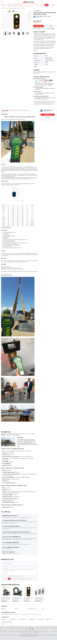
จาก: (6, 563)
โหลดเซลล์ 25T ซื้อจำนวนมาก (7, 621)
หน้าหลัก (2, 8)
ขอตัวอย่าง (53, 28)
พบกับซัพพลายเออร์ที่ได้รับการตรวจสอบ (46, 627)
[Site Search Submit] (47, 5)
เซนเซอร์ (18, 8)
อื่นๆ (43, 608)
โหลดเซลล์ (23, 8)
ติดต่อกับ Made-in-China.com (29, 627)
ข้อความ (6, 627)
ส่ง (9, 578)
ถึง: (6, 566)
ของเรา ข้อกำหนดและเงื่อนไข (32, 636)
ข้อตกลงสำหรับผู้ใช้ (11, 627)
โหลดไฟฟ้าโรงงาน (13, 619)
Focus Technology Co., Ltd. (29, 634)
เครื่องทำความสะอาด (32, 608)
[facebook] (30, 628)
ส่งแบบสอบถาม (39, 26)
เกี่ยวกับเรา (1, 627)
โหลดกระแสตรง (49, 619)
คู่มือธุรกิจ (26, 628)
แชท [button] (51, 26)
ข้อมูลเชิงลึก (55, 627)
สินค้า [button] (10, 4)
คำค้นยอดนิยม (37, 627)
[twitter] (32, 628)
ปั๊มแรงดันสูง (3, 608)
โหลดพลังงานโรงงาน (22, 619)
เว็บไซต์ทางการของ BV (25, 433)
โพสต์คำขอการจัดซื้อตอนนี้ (26, 578)
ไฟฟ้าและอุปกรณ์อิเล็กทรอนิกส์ (10, 8)
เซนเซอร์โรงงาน (5, 619)
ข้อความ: (5, 569)
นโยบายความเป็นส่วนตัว (19, 627)
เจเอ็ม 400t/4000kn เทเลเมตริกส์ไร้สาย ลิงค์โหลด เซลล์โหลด (39, 599)
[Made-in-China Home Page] (28, 2)
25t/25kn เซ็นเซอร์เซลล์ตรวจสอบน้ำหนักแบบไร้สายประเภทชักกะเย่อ (6, 599)
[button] (1, 1)
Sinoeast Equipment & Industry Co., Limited (43, 16)
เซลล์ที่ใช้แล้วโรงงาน (32, 619)
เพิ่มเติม (2, 623)
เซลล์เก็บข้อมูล (41, 619)
